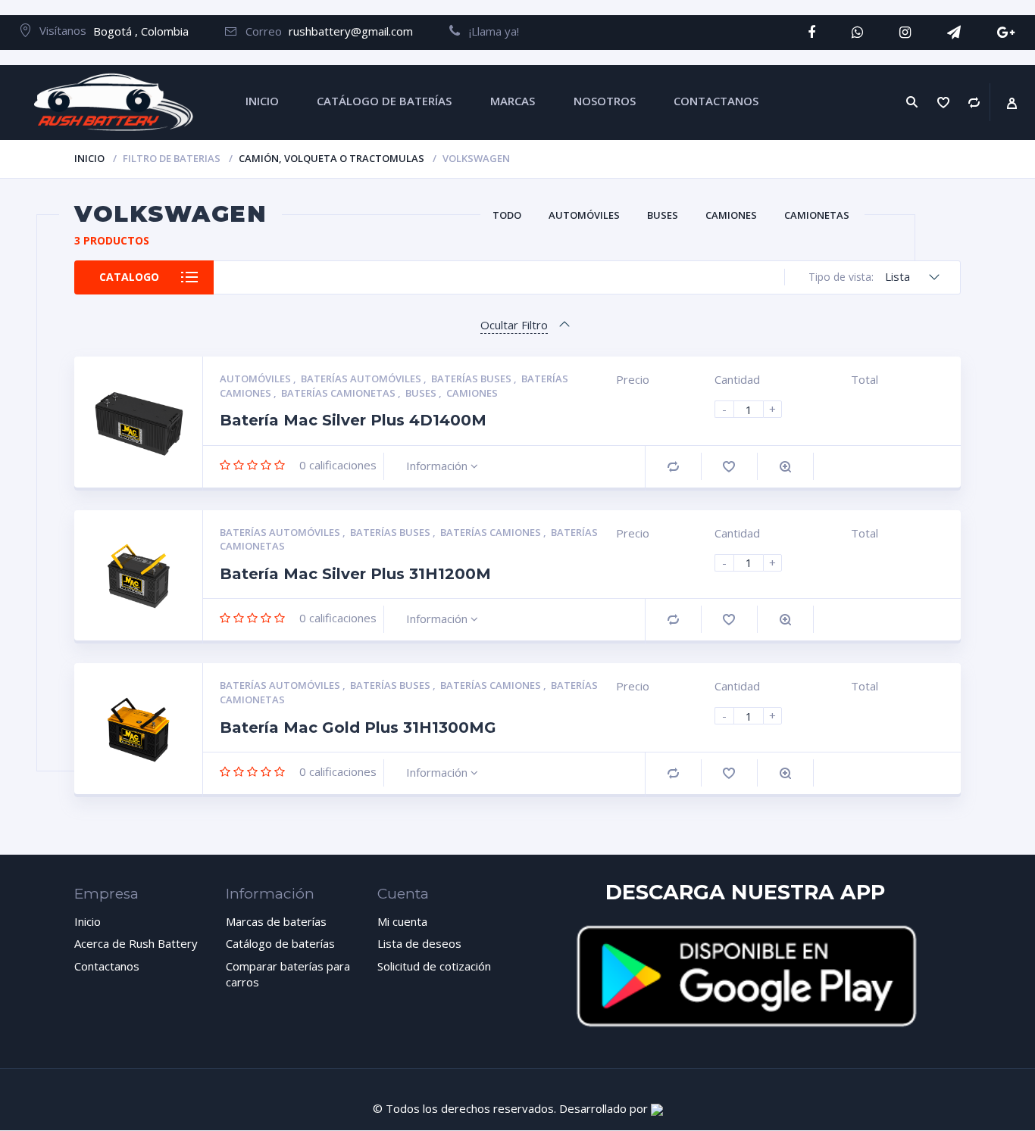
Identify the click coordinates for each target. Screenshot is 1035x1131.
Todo (506, 215)
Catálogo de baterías (280, 943)
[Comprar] (974, 102)
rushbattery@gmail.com (351, 31)
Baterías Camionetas (339, 393)
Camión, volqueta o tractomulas (331, 158)
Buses (662, 215)
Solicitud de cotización (434, 966)
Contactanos (106, 966)
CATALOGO (129, 277)
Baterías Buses (472, 378)
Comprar (673, 466)
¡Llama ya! (489, 31)
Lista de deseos (419, 943)
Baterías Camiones (491, 532)
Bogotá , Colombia (141, 31)
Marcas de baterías (276, 921)
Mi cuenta (402, 921)
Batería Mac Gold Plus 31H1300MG (358, 727)
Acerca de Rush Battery (136, 943)
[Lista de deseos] (943, 102)
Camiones (731, 215)
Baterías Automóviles (362, 378)
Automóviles (584, 215)
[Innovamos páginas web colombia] (657, 1108)
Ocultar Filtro (514, 324)
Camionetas (816, 215)
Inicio (89, 158)
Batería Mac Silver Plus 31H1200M (355, 574)
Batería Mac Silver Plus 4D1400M (353, 420)
